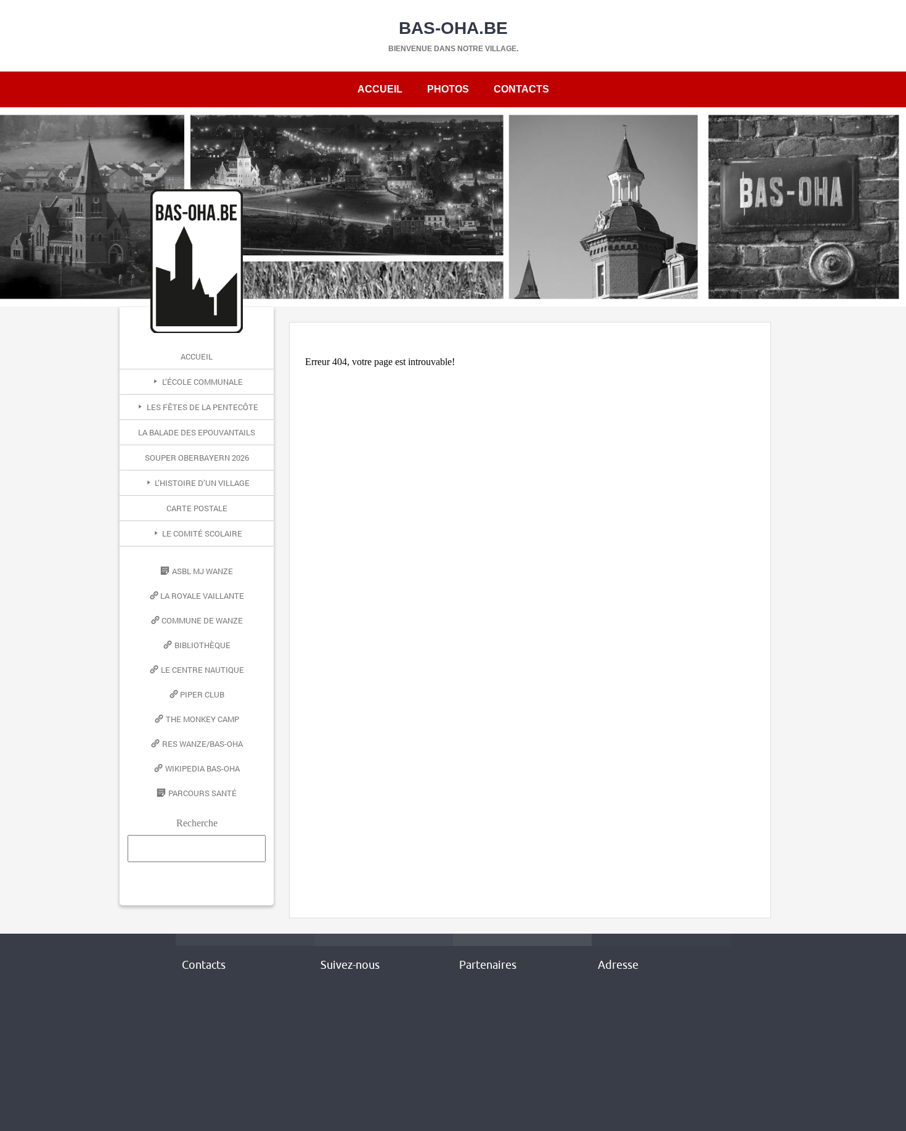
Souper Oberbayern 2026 (197, 458)
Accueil (379, 89)
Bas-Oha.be (453, 28)
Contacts (521, 89)
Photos (448, 89)
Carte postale (196, 508)
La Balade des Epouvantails (196, 432)
